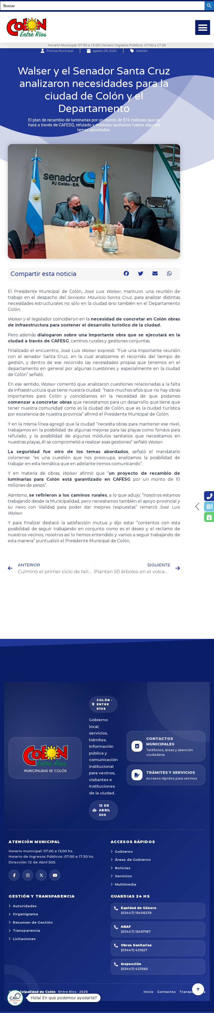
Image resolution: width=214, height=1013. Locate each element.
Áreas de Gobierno (133, 859)
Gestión (142, 51)
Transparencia (26, 930)
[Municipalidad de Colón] (45, 758)
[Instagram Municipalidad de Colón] (27, 875)
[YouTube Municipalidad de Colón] (54, 875)
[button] (202, 27)
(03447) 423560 (134, 969)
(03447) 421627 (134, 950)
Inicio (148, 992)
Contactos (166, 992)
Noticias (122, 868)
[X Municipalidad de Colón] (41, 875)
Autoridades (25, 906)
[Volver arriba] (198, 989)
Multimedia (125, 884)
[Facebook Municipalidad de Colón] (14, 875)
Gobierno (124, 851)
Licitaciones (24, 939)
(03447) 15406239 (136, 913)
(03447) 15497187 (136, 932)
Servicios (123, 876)
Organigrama (25, 914)
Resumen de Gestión (33, 922)
